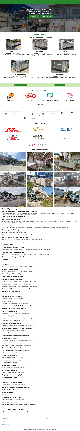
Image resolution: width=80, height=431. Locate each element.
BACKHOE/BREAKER (5, 424)
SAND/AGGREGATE (5, 422)
